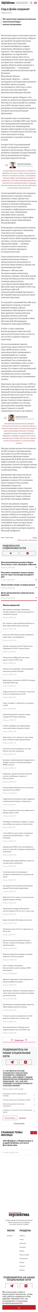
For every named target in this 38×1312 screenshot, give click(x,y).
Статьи (35, 537)
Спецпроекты (24, 1258)
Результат (22, 1118)
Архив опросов (19, 1123)
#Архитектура (32, 540)
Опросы (22, 1270)
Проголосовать (10, 1118)
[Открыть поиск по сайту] (31, 3)
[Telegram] (12, 1062)
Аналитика (23, 1243)
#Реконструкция (22, 540)
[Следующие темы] (35, 1132)
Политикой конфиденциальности (14, 1301)
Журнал (22, 1262)
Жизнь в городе (24, 1255)
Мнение (22, 1251)
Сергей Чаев (9, 537)
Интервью (23, 1247)
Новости (22, 1235)
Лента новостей (11, 605)
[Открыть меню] (35, 2)
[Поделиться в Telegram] (10, 553)
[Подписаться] (27, 553)
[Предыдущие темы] (32, 1132)
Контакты (10, 1235)
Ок (19, 1307)
